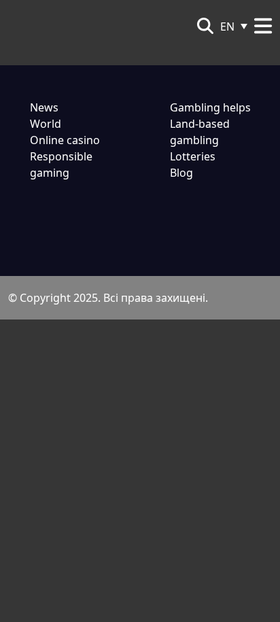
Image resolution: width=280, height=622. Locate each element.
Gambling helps (210, 107)
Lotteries (192, 156)
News (44, 107)
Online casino (65, 140)
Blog (181, 172)
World (45, 123)
